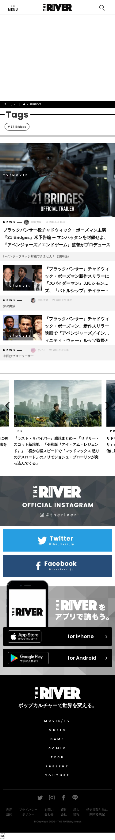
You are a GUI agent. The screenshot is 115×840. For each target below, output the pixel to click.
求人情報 (76, 812)
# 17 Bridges (17, 126)
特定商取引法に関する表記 (97, 812)
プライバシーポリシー (28, 812)
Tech (58, 757)
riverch (78, 821)
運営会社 (64, 812)
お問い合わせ (49, 812)
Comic (57, 748)
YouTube (57, 775)
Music (57, 730)
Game (57, 739)
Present (57, 766)
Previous (6, 406)
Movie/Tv (57, 721)
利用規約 (9, 812)
